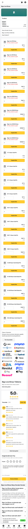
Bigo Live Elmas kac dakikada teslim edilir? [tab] (12, 511)
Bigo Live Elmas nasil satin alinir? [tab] (11, 516)
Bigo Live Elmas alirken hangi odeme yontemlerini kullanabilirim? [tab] (12, 489)
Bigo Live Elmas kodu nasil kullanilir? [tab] (12, 507)
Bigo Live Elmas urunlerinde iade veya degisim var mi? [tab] (11, 503)
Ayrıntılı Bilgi (5, 522)
